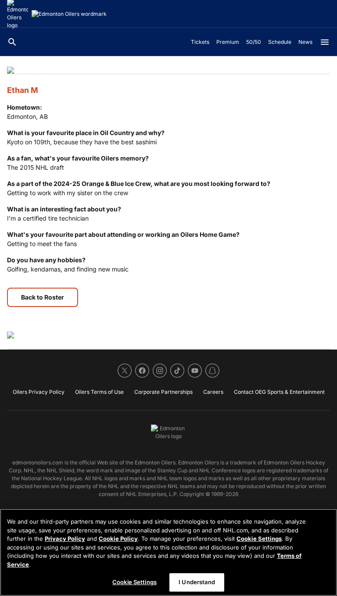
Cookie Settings (259, 538)
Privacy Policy (65, 538)
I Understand (197, 581)
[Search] (12, 42)
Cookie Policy (118, 538)
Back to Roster (42, 297)
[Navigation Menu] (324, 42)
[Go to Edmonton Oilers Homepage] (69, 14)
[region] (168, 552)
